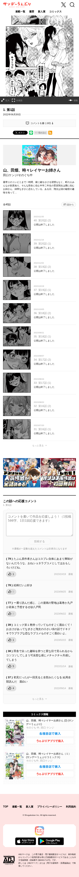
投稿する (39, 541)
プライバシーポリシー (49, 806)
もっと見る (38, 445)
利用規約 (71, 806)
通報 (70, 574)
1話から (70, 204)
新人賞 (41, 11)
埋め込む (42, 133)
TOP (5, 806)
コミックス (55, 11)
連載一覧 (20, 11)
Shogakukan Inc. (32, 815)
